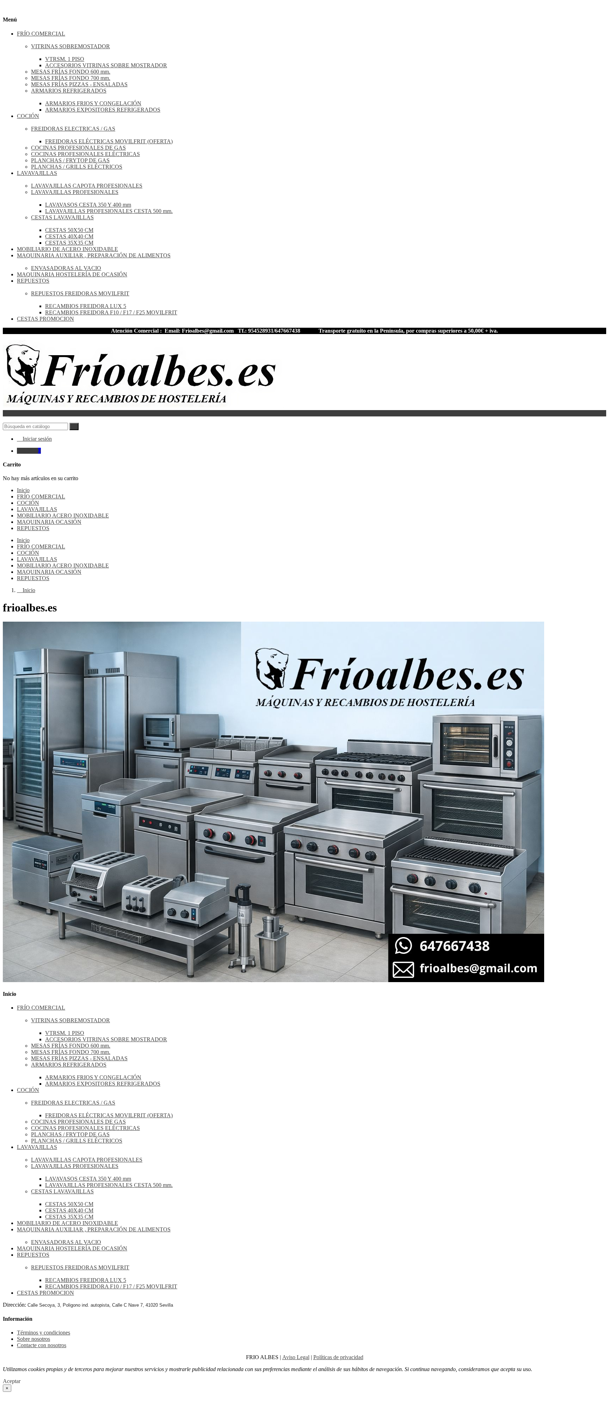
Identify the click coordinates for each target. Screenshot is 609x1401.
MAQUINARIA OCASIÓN (49, 572)
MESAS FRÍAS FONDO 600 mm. (70, 72)
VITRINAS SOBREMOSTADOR (70, 46)
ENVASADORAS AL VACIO (66, 268)
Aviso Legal (295, 1357)
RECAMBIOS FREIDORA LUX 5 (85, 306)
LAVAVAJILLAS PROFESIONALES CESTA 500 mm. (109, 211)
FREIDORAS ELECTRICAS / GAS (73, 129)
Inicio (23, 540)
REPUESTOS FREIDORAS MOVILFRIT (80, 293)
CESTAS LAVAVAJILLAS (62, 217)
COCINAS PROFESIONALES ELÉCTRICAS (85, 154)
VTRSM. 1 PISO (64, 59)
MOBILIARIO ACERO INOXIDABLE (63, 565)
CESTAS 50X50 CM (69, 230)
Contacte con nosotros (41, 1345)
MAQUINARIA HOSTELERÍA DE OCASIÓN (72, 274)
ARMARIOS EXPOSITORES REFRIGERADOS (102, 110)
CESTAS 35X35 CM (69, 243)
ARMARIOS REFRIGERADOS (68, 91)
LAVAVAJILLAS (37, 173)
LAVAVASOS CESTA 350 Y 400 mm (88, 205)
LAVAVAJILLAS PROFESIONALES (74, 192)
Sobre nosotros (33, 1339)
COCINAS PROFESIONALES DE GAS (78, 148)
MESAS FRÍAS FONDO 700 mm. (70, 78)
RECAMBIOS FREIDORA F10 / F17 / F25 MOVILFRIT (111, 312)
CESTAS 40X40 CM (69, 236)
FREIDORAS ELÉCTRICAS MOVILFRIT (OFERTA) (109, 141)
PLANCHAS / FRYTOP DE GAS (70, 160)
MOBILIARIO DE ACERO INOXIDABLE (67, 249)
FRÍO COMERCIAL (41, 34)
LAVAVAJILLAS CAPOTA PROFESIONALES (86, 186)
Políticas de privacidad (338, 1357)
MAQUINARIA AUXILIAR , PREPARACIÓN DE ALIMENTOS (94, 255)
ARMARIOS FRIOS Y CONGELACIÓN (93, 103)
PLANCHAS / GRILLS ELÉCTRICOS (76, 167)
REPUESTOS (33, 281)
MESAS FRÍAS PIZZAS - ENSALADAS (79, 84)
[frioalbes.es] (144, 407)
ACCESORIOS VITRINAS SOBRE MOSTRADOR (106, 65)
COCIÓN (28, 116)
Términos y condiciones (43, 1333)
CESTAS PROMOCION (45, 319)
